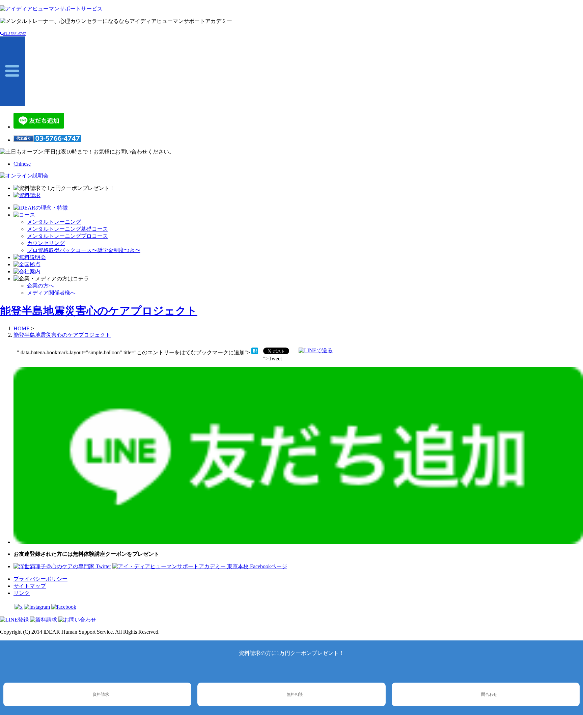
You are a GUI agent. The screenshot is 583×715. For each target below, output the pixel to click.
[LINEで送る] (316, 350)
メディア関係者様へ (51, 293)
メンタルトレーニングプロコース (67, 236)
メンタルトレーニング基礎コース (67, 229)
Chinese (22, 164)
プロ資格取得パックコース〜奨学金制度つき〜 (83, 250)
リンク (21, 593)
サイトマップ (29, 586)
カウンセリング (46, 243)
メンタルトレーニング (54, 222)
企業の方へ (40, 285)
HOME (21, 328)
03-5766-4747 (14, 34)
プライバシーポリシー (40, 579)
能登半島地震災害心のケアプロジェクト (98, 311)
